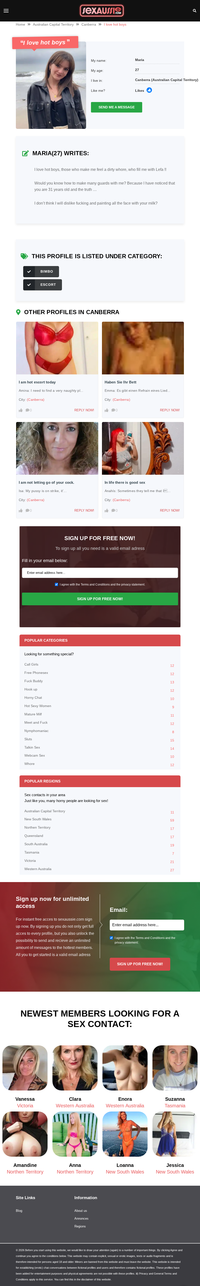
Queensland (99, 836)
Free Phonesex (99, 673)
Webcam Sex (99, 756)
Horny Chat (99, 698)
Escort (48, 285)
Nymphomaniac (99, 731)
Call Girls (99, 665)
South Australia (99, 844)
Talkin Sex (99, 748)
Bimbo (46, 271)
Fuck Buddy (99, 681)
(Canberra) (35, 399)
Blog (19, 1211)
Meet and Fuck (99, 723)
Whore (99, 764)
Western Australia (99, 869)
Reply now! (84, 410)
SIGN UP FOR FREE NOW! (100, 599)
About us (80, 1211)
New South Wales (99, 819)
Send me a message (117, 107)
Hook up (99, 689)
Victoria (99, 861)
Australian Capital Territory (53, 24)
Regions (80, 1226)
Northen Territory (99, 828)
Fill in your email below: (45, 560)
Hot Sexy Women (99, 706)
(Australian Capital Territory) (174, 80)
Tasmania (99, 852)
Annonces (81, 1218)
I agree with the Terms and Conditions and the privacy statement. (102, 584)
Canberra (88, 24)
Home (20, 24)
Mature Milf (99, 714)
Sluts (99, 739)
